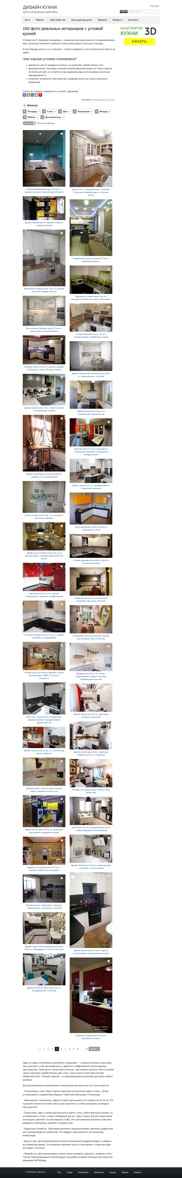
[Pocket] (36, 95)
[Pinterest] (40, 95)
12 (87, 1049)
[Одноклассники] (28, 95)
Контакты (133, 20)
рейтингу (111, 100)
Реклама (154, 6)
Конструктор (99, 1172)
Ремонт (40, 20)
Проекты (102, 20)
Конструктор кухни (81, 20)
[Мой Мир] (32, 95)
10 (78, 1049)
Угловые (28, 123)
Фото (27, 20)
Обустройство (58, 20)
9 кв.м (48, 49)
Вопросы (117, 20)
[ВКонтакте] (24, 95)
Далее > (94, 1049)
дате (104, 100)
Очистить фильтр (45, 123)
